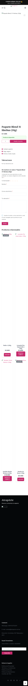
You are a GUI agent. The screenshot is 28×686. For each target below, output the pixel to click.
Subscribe (7, 653)
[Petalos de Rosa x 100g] (20, 415)
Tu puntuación (6, 180)
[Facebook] (8, 680)
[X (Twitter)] (11, 680)
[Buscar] (4, 8)
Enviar (5, 223)
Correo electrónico (7, 191)
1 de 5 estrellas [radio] (11, 180)
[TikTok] (20, 680)
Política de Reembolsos (8, 672)
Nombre (4, 184)
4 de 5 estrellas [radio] (16, 180)
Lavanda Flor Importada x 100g (21, 347)
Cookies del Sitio (6, 674)
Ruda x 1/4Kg (7, 345)
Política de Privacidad (8, 666)
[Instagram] (14, 680)
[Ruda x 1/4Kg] (7, 289)
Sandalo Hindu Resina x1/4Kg (7, 472)
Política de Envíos (7, 670)
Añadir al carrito (18, 141)
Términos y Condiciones (8, 668)
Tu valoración (6, 198)
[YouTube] (17, 680)
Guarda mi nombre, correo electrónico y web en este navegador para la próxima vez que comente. (13, 217)
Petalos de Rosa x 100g (20, 472)
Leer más (7, 354)
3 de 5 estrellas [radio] (14, 180)
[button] (25, 683)
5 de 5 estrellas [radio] (17, 180)
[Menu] (2, 7)
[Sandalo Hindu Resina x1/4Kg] (7, 415)
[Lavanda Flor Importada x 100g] (20, 289)
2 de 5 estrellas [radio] (12, 180)
